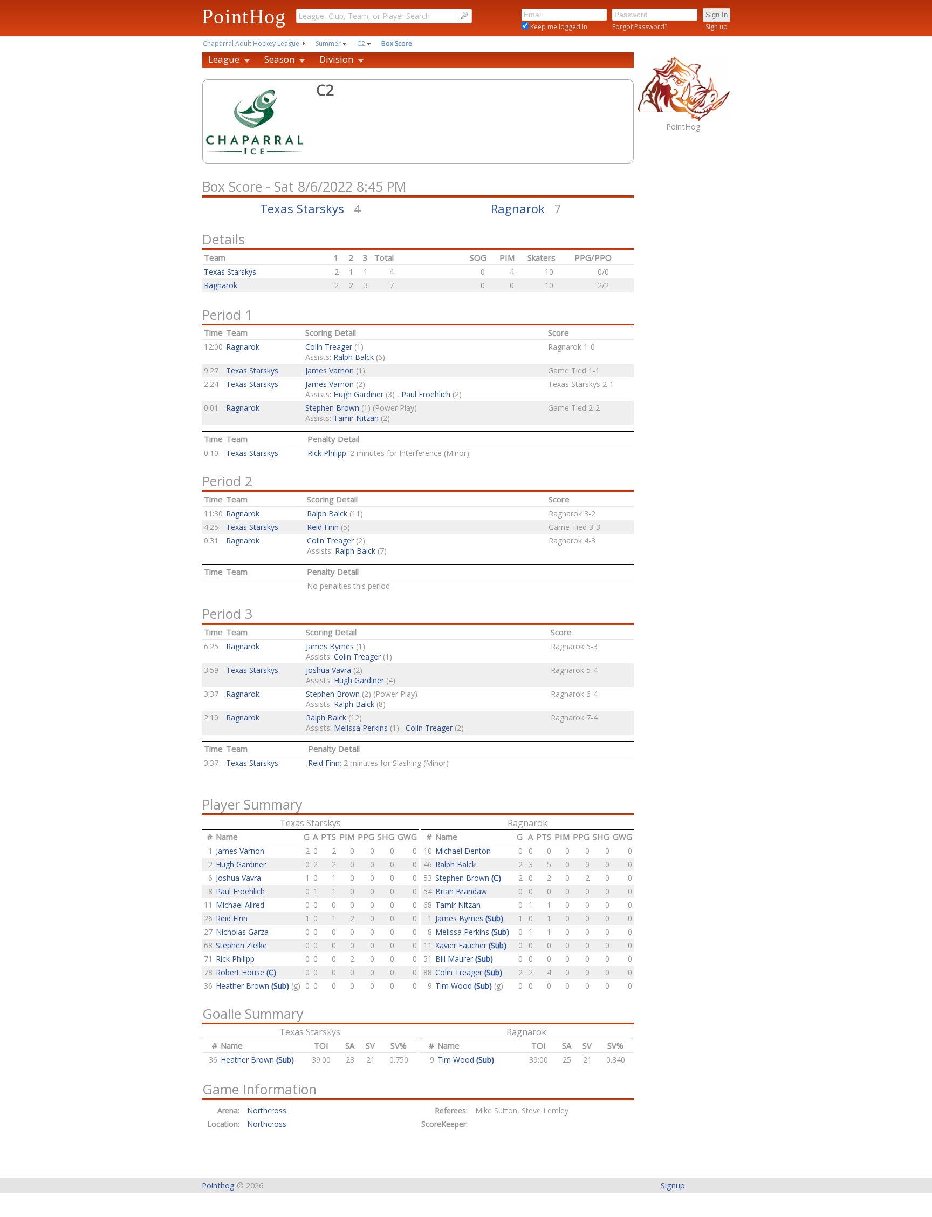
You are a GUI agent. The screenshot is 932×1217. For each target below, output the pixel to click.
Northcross (269, 1110)
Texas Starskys (302, 208)
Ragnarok (518, 208)
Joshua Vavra (328, 670)
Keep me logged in (558, 26)
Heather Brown (252, 986)
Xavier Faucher (470, 945)
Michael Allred (240, 905)
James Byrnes (330, 646)
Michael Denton (463, 851)
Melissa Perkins (361, 728)
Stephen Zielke (241, 945)
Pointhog (218, 1185)
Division (336, 59)
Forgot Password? (639, 26)
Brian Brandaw (461, 891)
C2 (361, 43)
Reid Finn (323, 527)
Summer (328, 43)
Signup (673, 1185)
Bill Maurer (464, 959)
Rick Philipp (326, 453)
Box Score (396, 43)
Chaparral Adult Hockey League (251, 43)
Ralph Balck (353, 357)
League (223, 59)
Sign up (716, 26)
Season (279, 59)
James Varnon (329, 370)
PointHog (244, 16)
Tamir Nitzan (356, 418)
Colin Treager (328, 347)
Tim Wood (463, 986)
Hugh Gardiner (358, 394)
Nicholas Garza (242, 932)
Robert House (246, 972)
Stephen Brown (332, 408)
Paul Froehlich (425, 394)
